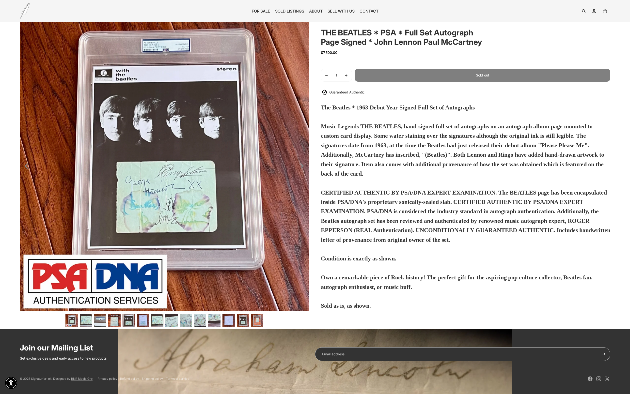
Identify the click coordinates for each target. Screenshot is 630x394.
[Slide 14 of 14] (257, 320)
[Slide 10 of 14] (200, 320)
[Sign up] (603, 354)
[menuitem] (261, 11)
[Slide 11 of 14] (214, 320)
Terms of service (177, 378)
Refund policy (129, 378)
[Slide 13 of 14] (243, 320)
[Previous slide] (25, 166)
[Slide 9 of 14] (186, 320)
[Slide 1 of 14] (71, 320)
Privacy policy (107, 378)
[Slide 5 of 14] (129, 320)
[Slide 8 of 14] (171, 320)
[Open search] (583, 11)
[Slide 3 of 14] (100, 320)
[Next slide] (303, 166)
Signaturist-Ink (41, 378)
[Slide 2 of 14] (86, 320)
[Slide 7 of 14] (157, 320)
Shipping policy (152, 378)
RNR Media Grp (82, 378)
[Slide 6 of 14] (143, 320)
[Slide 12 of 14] (228, 320)
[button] (11, 383)
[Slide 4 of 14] (114, 320)
